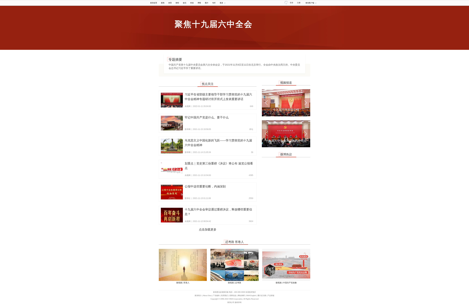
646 (251, 106)
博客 (199, 3)
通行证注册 (261, 295)
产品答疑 (270, 295)
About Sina (207, 295)
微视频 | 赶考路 (234, 283)
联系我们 (224, 295)
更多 (221, 3)
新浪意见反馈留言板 (221, 292)
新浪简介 (198, 295)
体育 (170, 3)
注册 (298, 3)
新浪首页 (153, 3)
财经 (177, 3)
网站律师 (241, 295)
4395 (251, 175)
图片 (206, 3)
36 (252, 152)
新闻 (162, 3)
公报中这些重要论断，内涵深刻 (205, 186)
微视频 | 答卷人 (182, 283)
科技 (192, 3)
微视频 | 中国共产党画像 (286, 283)
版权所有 (238, 302)
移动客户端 (310, 3)
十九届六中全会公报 (286, 109)
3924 (251, 221)
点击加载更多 (207, 229)
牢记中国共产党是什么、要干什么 (207, 117)
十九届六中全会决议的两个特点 (286, 140)
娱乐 (184, 3)
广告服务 (216, 295)
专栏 (214, 3)
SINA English (251, 295)
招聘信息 (232, 295)
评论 (251, 129)
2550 (251, 198)
